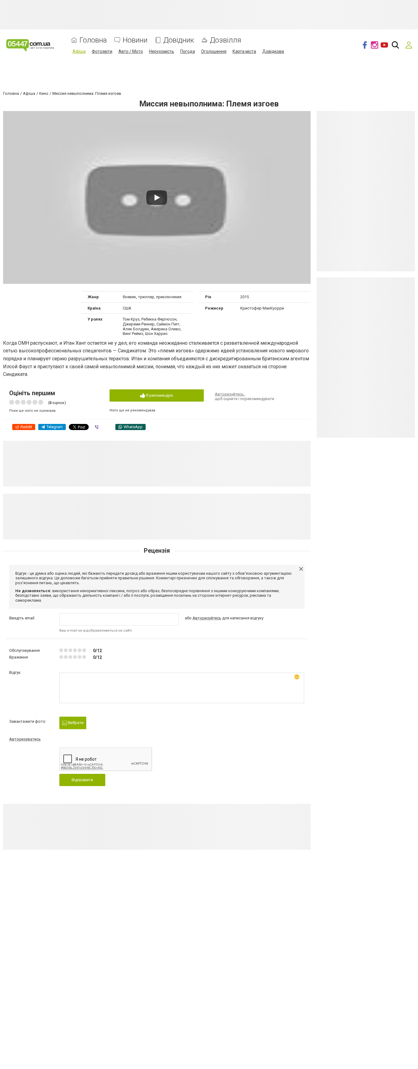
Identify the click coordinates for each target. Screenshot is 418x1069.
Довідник (178, 40)
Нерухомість (161, 51)
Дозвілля (225, 40)
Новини (135, 40)
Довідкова (273, 51)
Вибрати (75, 722)
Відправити (82, 780)
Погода (187, 51)
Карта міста (244, 51)
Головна (93, 40)
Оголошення (213, 51)
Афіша (79, 51)
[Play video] (156, 197)
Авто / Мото (130, 51)
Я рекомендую (159, 395)
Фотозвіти (102, 51)
